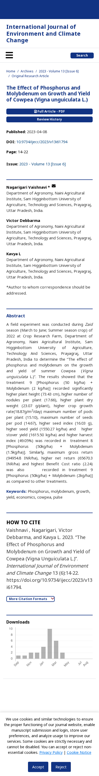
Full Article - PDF (51, 111)
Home (10, 71)
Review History (49, 119)
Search (82, 55)
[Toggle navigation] (9, 55)
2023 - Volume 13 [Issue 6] (59, 71)
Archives (27, 71)
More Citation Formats (28, 599)
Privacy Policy (51, 752)
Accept (38, 766)
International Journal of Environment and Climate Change (43, 33)
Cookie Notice (79, 752)
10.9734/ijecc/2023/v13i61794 (41, 141)
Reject (61, 766)
